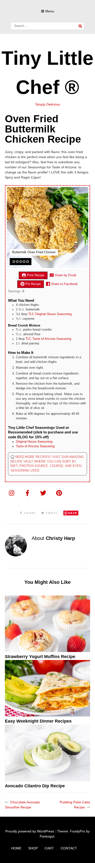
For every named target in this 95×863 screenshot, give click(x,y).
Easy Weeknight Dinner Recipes (38, 721)
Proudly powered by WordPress (29, 831)
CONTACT (69, 848)
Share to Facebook (64, 284)
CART (49, 848)
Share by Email (65, 275)
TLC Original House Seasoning (50, 314)
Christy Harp (60, 538)
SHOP (33, 848)
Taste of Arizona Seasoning (35, 446)
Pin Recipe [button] (32, 284)
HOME (16, 848)
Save (72, 513)
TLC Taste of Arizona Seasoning (48, 339)
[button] (14, 261)
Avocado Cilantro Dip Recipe (35, 785)
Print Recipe (35, 275)
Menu (49, 11)
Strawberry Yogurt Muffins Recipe (40, 656)
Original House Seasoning (34, 441)
